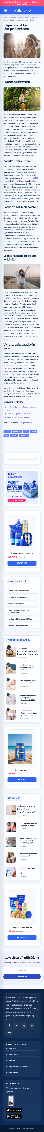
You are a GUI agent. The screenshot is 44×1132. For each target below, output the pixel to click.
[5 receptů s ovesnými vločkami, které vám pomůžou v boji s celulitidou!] (11, 652)
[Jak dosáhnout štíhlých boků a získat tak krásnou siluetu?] (11, 715)
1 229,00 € (12, 557)
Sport (34, 431)
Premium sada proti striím (17, 597)
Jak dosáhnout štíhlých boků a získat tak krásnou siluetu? (28, 713)
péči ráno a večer (10, 199)
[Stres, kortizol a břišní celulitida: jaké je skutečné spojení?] (11, 842)
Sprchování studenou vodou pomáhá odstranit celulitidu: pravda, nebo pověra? (28, 698)
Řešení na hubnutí (23, 18)
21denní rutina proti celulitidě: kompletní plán (28, 871)
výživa (14, 435)
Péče (26, 431)
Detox (7, 431)
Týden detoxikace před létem (17, 418)
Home (6, 18)
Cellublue (17, 1128)
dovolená (17, 431)
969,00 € (11, 931)
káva (11, 230)
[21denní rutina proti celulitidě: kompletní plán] (11, 872)
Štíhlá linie (12, 18)
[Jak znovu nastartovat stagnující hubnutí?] (11, 827)
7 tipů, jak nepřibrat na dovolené (18, 414)
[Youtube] (9, 1032)
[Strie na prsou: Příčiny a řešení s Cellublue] (11, 685)
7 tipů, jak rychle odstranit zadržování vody (28, 667)
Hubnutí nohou (12, 1073)
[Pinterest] (32, 1026)
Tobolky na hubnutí (22, 770)
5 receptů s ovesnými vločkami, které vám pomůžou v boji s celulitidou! (27, 651)
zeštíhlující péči (14, 169)
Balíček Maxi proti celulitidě (22, 553)
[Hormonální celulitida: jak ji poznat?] (11, 857)
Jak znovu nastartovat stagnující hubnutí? (28, 824)
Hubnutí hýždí (11, 1061)
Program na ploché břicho (22, 927)
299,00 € (11, 774)
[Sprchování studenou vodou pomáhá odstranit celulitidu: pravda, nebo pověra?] (11, 699)
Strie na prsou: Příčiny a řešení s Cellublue (28, 682)
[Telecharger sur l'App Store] (22, 1110)
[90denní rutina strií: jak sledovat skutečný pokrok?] (11, 810)
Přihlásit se (22, 977)
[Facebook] (9, 1026)
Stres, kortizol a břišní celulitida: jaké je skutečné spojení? (28, 840)
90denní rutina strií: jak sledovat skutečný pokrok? (27, 809)
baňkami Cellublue (11, 371)
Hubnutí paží (11, 1049)
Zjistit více (22, 563)
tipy (6, 435)
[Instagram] (24, 1026)
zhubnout (24, 435)
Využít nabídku (22, 4)
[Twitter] (16, 1026)
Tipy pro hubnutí (25, 423)
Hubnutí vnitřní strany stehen (17, 1067)
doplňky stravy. (9, 242)
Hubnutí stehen (12, 1055)
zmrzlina (7, 313)
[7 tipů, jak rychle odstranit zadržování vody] (11, 669)
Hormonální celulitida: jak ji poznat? (28, 855)
